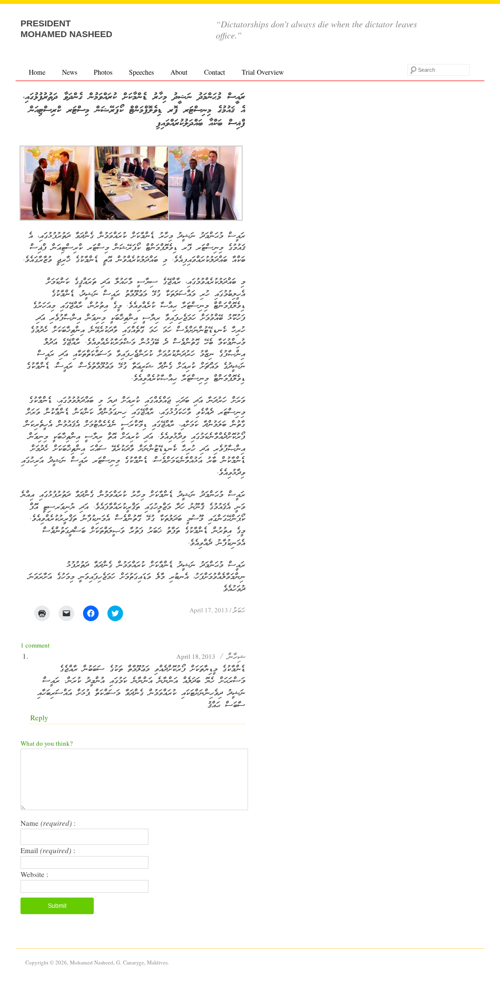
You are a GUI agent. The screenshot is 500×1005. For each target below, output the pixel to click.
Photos (103, 72)
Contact (214, 72)
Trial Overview (263, 72)
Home (37, 72)
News (69, 72)
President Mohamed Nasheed (66, 29)
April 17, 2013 (208, 610)
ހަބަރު (239, 611)
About (179, 72)
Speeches (141, 72)
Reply (39, 717)
